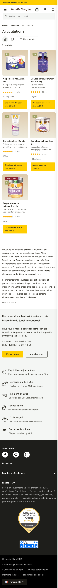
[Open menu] (5, 10)
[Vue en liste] (12, 39)
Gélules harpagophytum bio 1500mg (42, 80)
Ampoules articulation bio (14, 80)
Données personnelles (37, 569)
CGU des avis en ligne (12, 569)
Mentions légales (10, 574)
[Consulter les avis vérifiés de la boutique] (29, 544)
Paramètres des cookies (34, 574)
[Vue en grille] (5, 39)
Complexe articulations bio (42, 142)
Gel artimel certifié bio (14, 141)
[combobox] (29, 16)
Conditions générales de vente (17, 564)
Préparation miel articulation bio (11, 205)
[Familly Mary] (21, 9)
